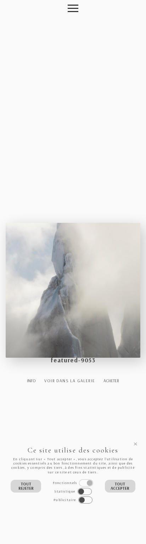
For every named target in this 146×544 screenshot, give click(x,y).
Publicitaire (65, 500)
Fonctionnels (65, 482)
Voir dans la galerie (69, 380)
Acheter (111, 380)
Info (31, 380)
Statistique (64, 491)
